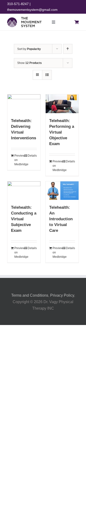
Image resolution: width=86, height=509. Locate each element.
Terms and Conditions (29, 295)
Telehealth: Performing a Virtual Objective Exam (61, 132)
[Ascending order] (67, 49)
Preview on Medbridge (19, 160)
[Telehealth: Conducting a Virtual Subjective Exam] (23, 190)
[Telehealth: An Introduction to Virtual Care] (62, 190)
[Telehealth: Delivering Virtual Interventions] (23, 103)
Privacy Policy (62, 295)
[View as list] (47, 75)
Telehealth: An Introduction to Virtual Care (61, 219)
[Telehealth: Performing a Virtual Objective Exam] (62, 103)
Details (32, 155)
